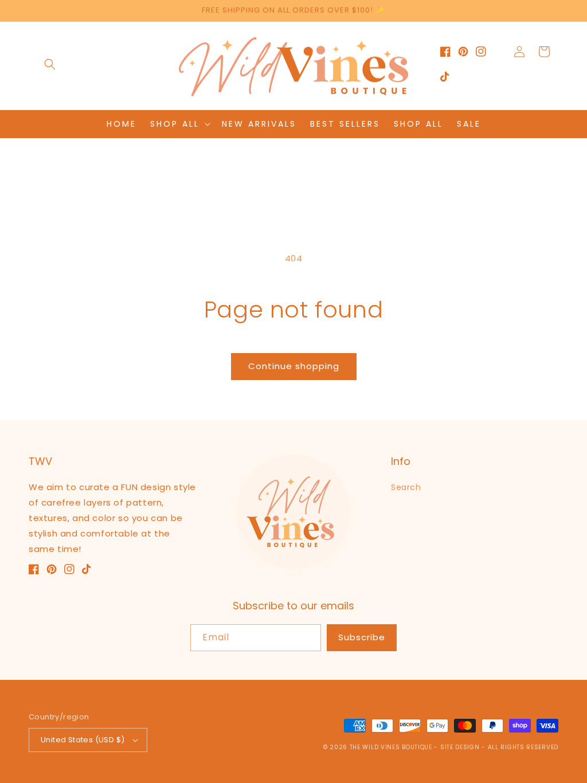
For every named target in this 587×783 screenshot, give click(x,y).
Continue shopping (293, 366)
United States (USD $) (82, 739)
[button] (49, 64)
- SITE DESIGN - (460, 747)
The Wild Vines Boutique (392, 747)
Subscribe (361, 637)
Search (406, 487)
